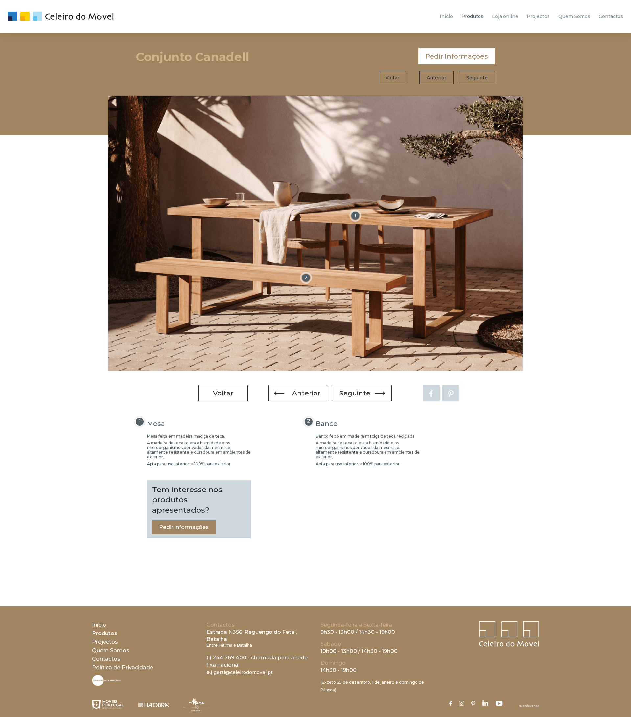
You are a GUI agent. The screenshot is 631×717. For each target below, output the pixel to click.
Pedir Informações (456, 56)
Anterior (436, 78)
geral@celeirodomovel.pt (243, 672)
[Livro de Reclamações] (106, 684)
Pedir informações (184, 527)
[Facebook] (431, 393)
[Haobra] (153, 705)
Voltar (392, 78)
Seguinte (477, 78)
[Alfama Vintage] (197, 704)
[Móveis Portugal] (108, 705)
